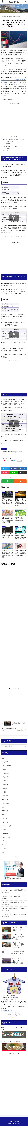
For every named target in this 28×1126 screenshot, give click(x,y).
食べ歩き (4, 844)
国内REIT (5, 777)
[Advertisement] (14, 118)
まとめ (6, 150)
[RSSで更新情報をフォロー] (20, 481)
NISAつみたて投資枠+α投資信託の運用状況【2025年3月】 (14, 909)
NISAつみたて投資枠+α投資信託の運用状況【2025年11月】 (14, 891)
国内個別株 (6, 773)
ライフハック (5, 799)
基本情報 (8, 143)
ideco (4, 769)
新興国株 (5, 795)
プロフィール (8, 1010)
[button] (25, 746)
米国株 (5, 788)
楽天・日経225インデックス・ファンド (14, 146)
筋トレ (5, 818)
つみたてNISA (7, 765)
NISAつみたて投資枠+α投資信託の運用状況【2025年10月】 (14, 897)
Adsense (5, 833)
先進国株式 (20, 451)
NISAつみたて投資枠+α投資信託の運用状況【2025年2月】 (14, 915)
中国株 (5, 792)
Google (4, 829)
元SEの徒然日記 (14, 2)
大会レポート (7, 822)
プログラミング (6, 837)
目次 (12, 136)
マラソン (4, 814)
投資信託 (5, 449)
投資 (3, 758)
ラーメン (5, 848)
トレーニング (7, 826)
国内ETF (5, 780)
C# (4, 841)
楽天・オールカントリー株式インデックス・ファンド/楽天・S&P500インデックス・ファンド (13, 80)
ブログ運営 (5, 810)
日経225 (5, 454)
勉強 (3, 852)
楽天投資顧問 (12, 451)
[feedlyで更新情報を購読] (7, 481)
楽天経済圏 (6, 803)
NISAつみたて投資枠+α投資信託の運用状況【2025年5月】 (14, 903)
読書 (3, 807)
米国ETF (5, 784)
